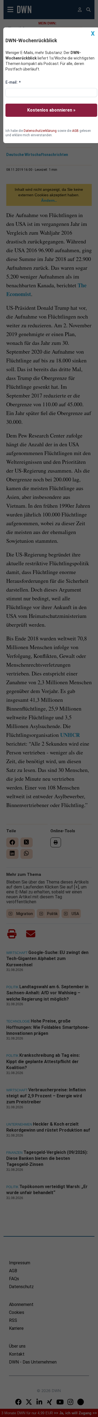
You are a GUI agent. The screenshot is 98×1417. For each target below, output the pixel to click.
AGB (75, 131)
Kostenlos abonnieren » (51, 110)
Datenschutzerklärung (40, 131)
